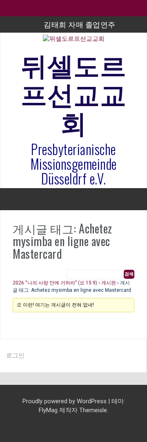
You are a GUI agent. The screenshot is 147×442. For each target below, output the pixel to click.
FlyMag (48, 410)
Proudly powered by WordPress (65, 401)
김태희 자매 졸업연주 (80, 24)
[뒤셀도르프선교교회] (74, 41)
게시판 (108, 283)
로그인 (15, 355)
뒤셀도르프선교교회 (73, 92)
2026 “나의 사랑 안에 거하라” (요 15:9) (55, 283)
